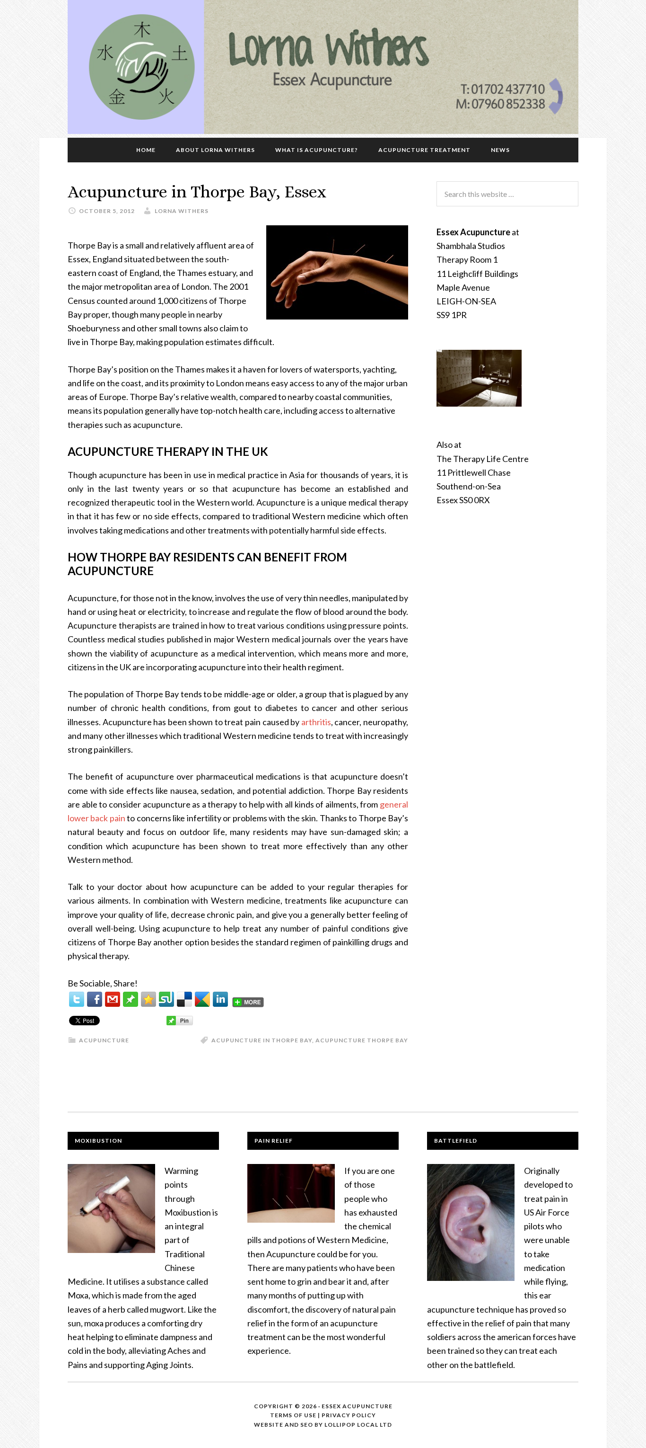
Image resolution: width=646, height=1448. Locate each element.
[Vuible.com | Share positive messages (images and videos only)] (130, 1003)
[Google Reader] (202, 999)
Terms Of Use (293, 1415)
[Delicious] (184, 999)
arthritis (316, 722)
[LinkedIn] (220, 999)
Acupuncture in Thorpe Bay (261, 1040)
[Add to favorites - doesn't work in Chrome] (148, 999)
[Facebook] (94, 999)
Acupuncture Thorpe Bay (361, 1040)
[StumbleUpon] (166, 999)
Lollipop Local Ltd (357, 1424)
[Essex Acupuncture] (323, 130)
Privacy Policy (349, 1415)
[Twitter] (76, 999)
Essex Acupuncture (357, 1406)
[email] (112, 999)
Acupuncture (104, 1040)
